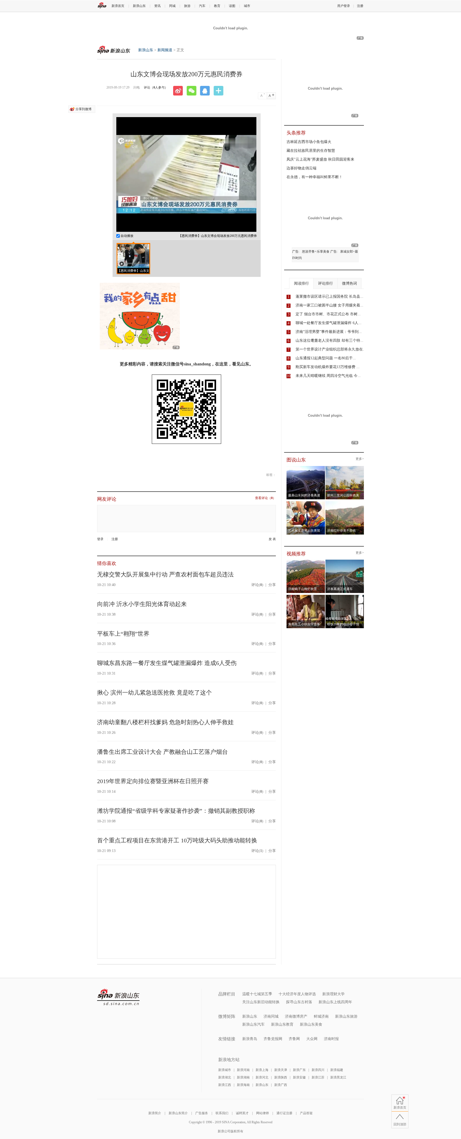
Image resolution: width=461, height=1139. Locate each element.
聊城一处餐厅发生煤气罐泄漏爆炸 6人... (328, 323)
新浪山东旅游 (346, 1016)
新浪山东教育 (282, 1024)
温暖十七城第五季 (257, 994)
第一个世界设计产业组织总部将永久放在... (331, 349)
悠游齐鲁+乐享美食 (315, 251)
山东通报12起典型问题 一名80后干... (326, 358)
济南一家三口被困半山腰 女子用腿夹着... (329, 305)
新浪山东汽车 (253, 1024)
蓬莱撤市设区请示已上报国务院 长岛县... (329, 296)
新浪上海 (262, 1070)
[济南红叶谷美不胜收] (344, 503)
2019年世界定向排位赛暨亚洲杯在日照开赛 (153, 781)
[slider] (227, 225)
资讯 (157, 6)
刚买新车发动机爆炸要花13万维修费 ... (328, 367)
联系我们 (222, 1113)
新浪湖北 (224, 1077)
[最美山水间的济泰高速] (306, 467)
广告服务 (201, 1113)
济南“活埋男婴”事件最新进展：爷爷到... (329, 332)
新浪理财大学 (333, 994)
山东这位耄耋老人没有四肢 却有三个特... (329, 340)
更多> (360, 459)
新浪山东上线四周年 (335, 1002)
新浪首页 (118, 6)
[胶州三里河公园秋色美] (344, 467)
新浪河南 (243, 1070)
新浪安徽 (299, 1077)
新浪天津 (280, 1070)
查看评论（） (265, 498)
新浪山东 (139, 6)
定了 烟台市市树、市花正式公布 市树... (328, 314)
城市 (247, 6)
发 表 (272, 539)
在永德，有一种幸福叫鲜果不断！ (315, 177)
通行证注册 (284, 1113)
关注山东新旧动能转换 (261, 1002)
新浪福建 (336, 1070)
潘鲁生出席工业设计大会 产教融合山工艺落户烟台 (162, 751)
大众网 (311, 1039)
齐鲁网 (294, 1039)
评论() (257, 585)
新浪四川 (318, 1070)
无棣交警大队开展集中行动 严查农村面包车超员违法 (165, 574)
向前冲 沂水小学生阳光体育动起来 (142, 604)
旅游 (187, 6)
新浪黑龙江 (338, 1077)
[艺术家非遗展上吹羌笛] (306, 503)
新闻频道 (164, 50)
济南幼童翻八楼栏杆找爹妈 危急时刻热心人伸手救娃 (165, 722)
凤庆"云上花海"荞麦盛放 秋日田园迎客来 (320, 159)
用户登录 (343, 6)
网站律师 (262, 1113)
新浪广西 (280, 1085)
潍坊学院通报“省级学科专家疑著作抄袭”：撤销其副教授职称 (176, 810)
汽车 (202, 6)
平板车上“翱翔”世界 (123, 633)
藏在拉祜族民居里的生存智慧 (311, 151)
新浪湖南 (243, 1077)
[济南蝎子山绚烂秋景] (306, 561)
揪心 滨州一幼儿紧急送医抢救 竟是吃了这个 (154, 692)
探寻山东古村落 (299, 1002)
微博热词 (349, 283)
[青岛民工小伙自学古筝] (306, 596)
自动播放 (126, 236)
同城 (172, 6)
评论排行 (325, 283)
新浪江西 (224, 1085)
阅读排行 (301, 283)
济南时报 (331, 1039)
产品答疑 (306, 1113)
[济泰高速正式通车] (344, 561)
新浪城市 (224, 1070)
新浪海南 (243, 1085)
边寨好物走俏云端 (301, 168)
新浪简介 (154, 1113)
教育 (217, 6)
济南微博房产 (296, 1016)
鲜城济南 (321, 1016)
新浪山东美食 (311, 1024)
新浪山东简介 (178, 1113)
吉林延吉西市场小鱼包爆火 (309, 142)
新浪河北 (262, 1077)
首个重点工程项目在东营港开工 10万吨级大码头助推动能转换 (177, 840)
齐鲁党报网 (273, 1039)
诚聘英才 (242, 1113)
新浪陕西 (280, 1077)
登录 (100, 539)
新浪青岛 (249, 1039)
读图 (232, 6)
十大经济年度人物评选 (297, 994)
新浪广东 (299, 1070)
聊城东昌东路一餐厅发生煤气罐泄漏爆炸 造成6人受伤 (167, 663)
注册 (360, 6)
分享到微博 (83, 109)
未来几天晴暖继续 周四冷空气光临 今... (328, 376)
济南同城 (271, 1016)
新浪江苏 (318, 1077)
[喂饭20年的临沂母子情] (344, 596)
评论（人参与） (156, 87)
